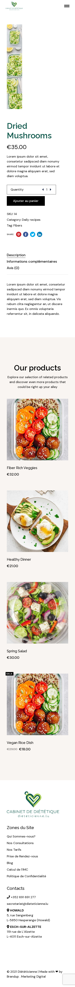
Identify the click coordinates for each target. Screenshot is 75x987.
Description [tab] (16, 255)
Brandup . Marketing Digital (26, 976)
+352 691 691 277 (23, 897)
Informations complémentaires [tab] (32, 261)
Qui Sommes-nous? (21, 836)
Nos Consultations (20, 843)
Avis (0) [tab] (13, 268)
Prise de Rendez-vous (22, 856)
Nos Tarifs (14, 850)
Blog (10, 863)
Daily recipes (31, 220)
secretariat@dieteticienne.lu (27, 904)
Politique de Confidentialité (26, 876)
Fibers (17, 225)
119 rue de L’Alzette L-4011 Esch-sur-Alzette (24, 932)
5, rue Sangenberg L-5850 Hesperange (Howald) (28, 915)
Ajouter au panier (26, 201)
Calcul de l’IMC (18, 869)
